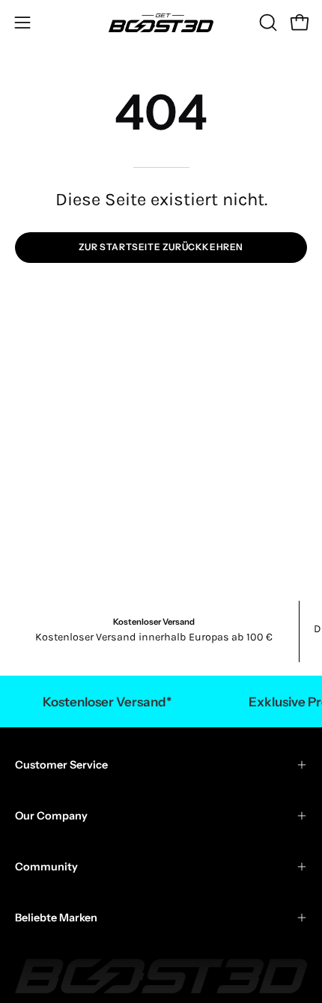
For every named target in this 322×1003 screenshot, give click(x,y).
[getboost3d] (161, 22)
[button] (266, 22)
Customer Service (61, 765)
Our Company (51, 815)
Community (46, 866)
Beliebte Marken (56, 917)
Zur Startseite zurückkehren (161, 246)
